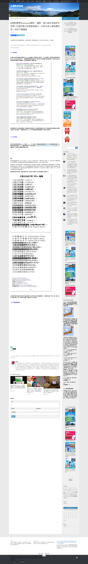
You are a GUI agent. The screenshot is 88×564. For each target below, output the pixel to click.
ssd (66, 492)
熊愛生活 (25, 18)
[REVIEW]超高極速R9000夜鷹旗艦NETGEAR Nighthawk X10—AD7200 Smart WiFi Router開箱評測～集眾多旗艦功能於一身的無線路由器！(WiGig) (72, 198)
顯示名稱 (13, 408)
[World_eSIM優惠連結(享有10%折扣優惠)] (70, 71)
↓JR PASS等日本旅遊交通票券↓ (70, 77)
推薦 (73, 493)
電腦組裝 (65, 497)
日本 (64, 495)
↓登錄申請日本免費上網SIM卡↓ (70, 285)
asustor (72, 487)
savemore (74, 490)
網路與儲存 (66, 542)
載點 (14, 357)
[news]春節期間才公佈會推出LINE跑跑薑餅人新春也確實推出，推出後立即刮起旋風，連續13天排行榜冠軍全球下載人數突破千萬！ (20, 543)
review (71, 490)
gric (70, 489)
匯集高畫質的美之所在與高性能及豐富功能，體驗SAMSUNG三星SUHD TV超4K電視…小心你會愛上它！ (51, 391)
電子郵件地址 (38, 408)
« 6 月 (64, 520)
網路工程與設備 (62, 542)
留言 (12, 401)
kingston (64, 490)
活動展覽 (75, 541)
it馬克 (76, 489)
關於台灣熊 (41, 553)
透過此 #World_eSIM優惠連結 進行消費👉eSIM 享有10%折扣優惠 (70, 74)
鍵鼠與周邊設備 (56, 1)
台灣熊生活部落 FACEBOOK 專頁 (68, 347)
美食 (69, 496)
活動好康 (44, 1)
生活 (66, 496)
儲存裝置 (73, 492)
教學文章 (12, 18)
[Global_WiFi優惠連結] (70, 55)
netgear (69, 490)
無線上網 (69, 495)
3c (63, 487)
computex (74, 487)
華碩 (71, 496)
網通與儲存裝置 (38, 1)
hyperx (72, 489)
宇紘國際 (61, 541)
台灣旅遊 (27, 1)
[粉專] (77, 18)
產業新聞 (58, 542)
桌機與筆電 (18, 1)
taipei (68, 492)
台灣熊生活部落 (67, 493)
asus (70, 487)
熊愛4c (72, 495)
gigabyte (67, 489)
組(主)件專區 (49, 1)
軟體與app (12, 541)
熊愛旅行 (75, 495)
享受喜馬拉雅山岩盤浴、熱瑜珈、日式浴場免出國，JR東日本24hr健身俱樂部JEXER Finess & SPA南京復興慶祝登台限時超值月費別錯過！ (72, 222)
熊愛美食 (23, 1)
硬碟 (68, 496)
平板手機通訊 (12, 1)
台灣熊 (12, 32)
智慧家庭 (72, 541)
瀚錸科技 (66, 495)
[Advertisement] (35, 312)
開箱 (75, 496)
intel (74, 489)
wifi (70, 492)
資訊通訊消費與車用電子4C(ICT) (66, 1)
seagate (64, 492)
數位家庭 (75, 493)
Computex (58, 541)
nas (67, 490)
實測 (72, 493)
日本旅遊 (32, 1)
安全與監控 (65, 541)
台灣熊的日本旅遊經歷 (69, 300)
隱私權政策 (47, 553)
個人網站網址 (13, 412)
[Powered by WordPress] (14, 561)
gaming (64, 489)
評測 (73, 496)
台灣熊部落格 (16, 6)
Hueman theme (23, 561)
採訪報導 (69, 541)
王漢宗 (12, 357)
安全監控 (70, 493)
